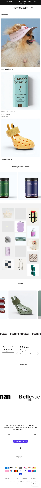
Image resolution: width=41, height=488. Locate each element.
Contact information (31, 481)
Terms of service (10, 481)
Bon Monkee (6, 69)
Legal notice (16, 484)
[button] (4, 8)
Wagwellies (5, 159)
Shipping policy (20, 481)
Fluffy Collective (14, 478)
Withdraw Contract (25, 484)
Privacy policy (32, 478)
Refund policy (23, 478)
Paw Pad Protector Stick (8, 112)
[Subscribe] (35, 434)
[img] (8, 349)
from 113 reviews (8, 352)
